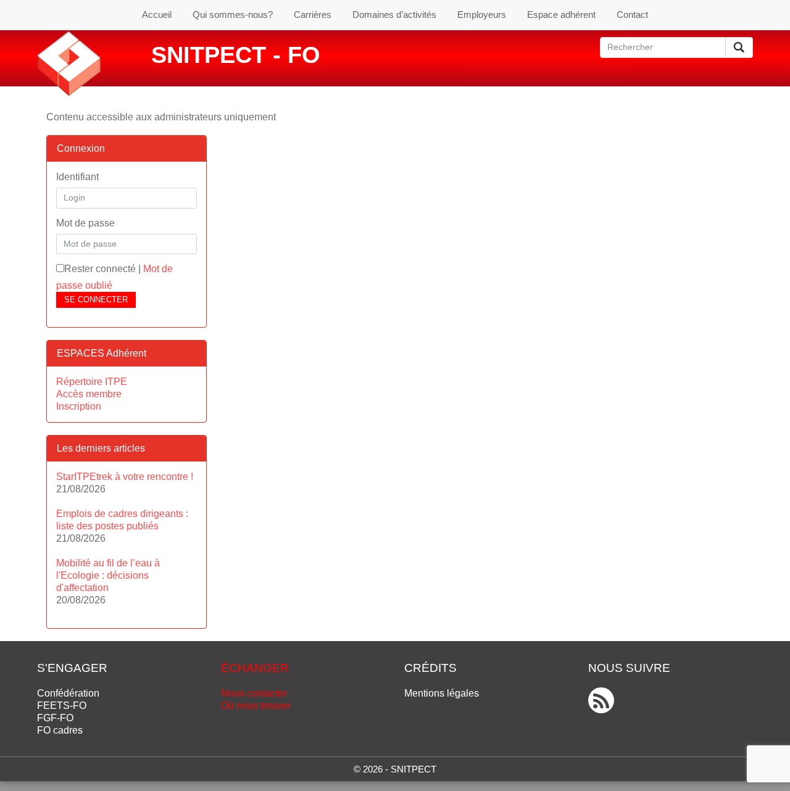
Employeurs (481, 14)
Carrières (312, 14)
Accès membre (89, 394)
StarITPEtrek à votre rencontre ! (124, 476)
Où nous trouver (256, 705)
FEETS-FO (61, 705)
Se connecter (96, 299)
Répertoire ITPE (91, 381)
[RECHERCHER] (739, 47)
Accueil (157, 14)
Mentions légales (441, 693)
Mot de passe (85, 223)
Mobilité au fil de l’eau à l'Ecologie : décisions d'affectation (108, 575)
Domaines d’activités (394, 14)
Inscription (78, 406)
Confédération (68, 693)
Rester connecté (100, 268)
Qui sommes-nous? (233, 14)
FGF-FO (55, 718)
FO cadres (60, 730)
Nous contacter (254, 693)
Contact (632, 14)
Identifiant (77, 177)
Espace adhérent (561, 14)
